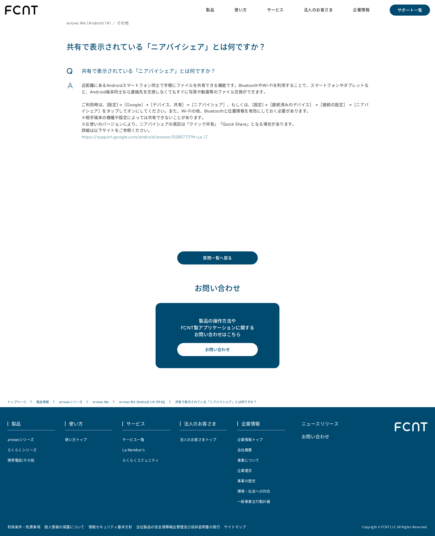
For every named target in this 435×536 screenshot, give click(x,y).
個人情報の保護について (64, 526)
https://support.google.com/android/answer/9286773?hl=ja (142, 136)
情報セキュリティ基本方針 (110, 526)
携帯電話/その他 (21, 460)
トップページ (17, 402)
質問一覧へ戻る (217, 257)
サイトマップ (235, 526)
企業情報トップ (250, 439)
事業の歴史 (246, 480)
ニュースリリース (320, 423)
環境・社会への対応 (253, 490)
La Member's (133, 449)
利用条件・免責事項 (24, 526)
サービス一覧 (133, 439)
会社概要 (244, 449)
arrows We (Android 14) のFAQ (142, 402)
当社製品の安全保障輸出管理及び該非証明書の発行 (178, 526)
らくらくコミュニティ (140, 460)
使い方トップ (76, 439)
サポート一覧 (409, 10)
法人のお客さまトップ (198, 439)
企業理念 (244, 470)
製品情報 (43, 402)
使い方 (240, 9)
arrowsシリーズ (71, 402)
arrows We (101, 402)
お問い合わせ (217, 349)
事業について (248, 460)
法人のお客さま (318, 9)
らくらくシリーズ (22, 449)
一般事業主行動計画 (253, 501)
